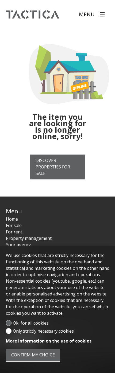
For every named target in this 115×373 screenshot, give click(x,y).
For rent (14, 232)
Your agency (18, 245)
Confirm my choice (33, 355)
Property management (29, 238)
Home (12, 219)
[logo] (32, 14)
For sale (14, 225)
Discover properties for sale (53, 166)
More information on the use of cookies (48, 341)
